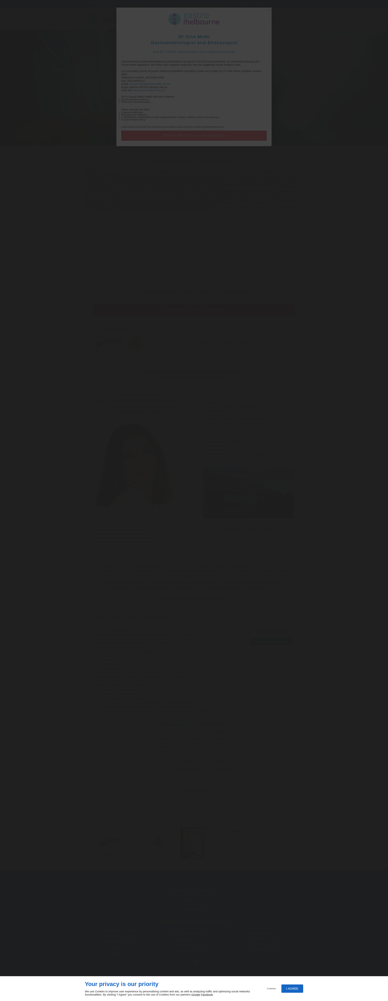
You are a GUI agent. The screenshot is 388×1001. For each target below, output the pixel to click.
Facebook (207, 994)
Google (195, 994)
